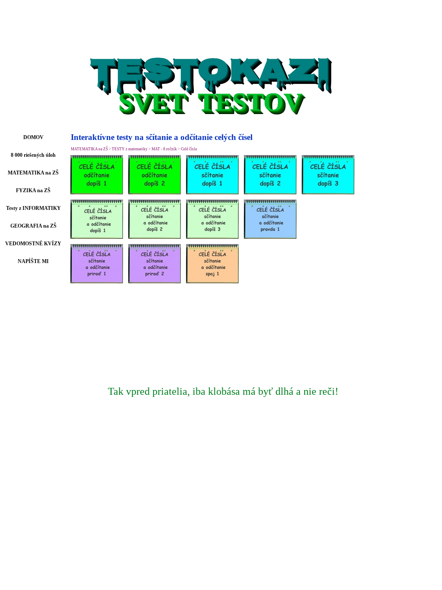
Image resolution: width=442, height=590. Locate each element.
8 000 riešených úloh (33, 155)
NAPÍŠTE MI (33, 261)
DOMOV (33, 137)
